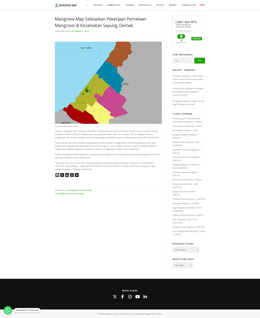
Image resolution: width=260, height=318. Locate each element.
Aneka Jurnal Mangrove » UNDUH (187, 179)
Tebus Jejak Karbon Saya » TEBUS (187, 126)
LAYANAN (129, 5)
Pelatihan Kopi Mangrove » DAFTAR (188, 227)
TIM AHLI (160, 5)
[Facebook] (122, 297)
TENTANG (97, 5)
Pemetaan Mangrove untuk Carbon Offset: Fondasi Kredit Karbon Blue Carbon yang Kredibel (188, 79)
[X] (115, 297)
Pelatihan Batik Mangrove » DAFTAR (189, 199)
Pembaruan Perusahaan (80, 190)
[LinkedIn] (145, 297)
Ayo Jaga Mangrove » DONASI (186, 203)
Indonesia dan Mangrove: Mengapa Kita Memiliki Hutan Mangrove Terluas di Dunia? (188, 91)
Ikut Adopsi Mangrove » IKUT (185, 130)
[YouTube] (138, 297)
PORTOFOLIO (145, 5)
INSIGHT (173, 5)
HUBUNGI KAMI (189, 5)
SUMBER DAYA (114, 5)
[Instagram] (130, 297)
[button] (8, 310)
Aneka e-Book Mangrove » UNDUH (188, 215)
